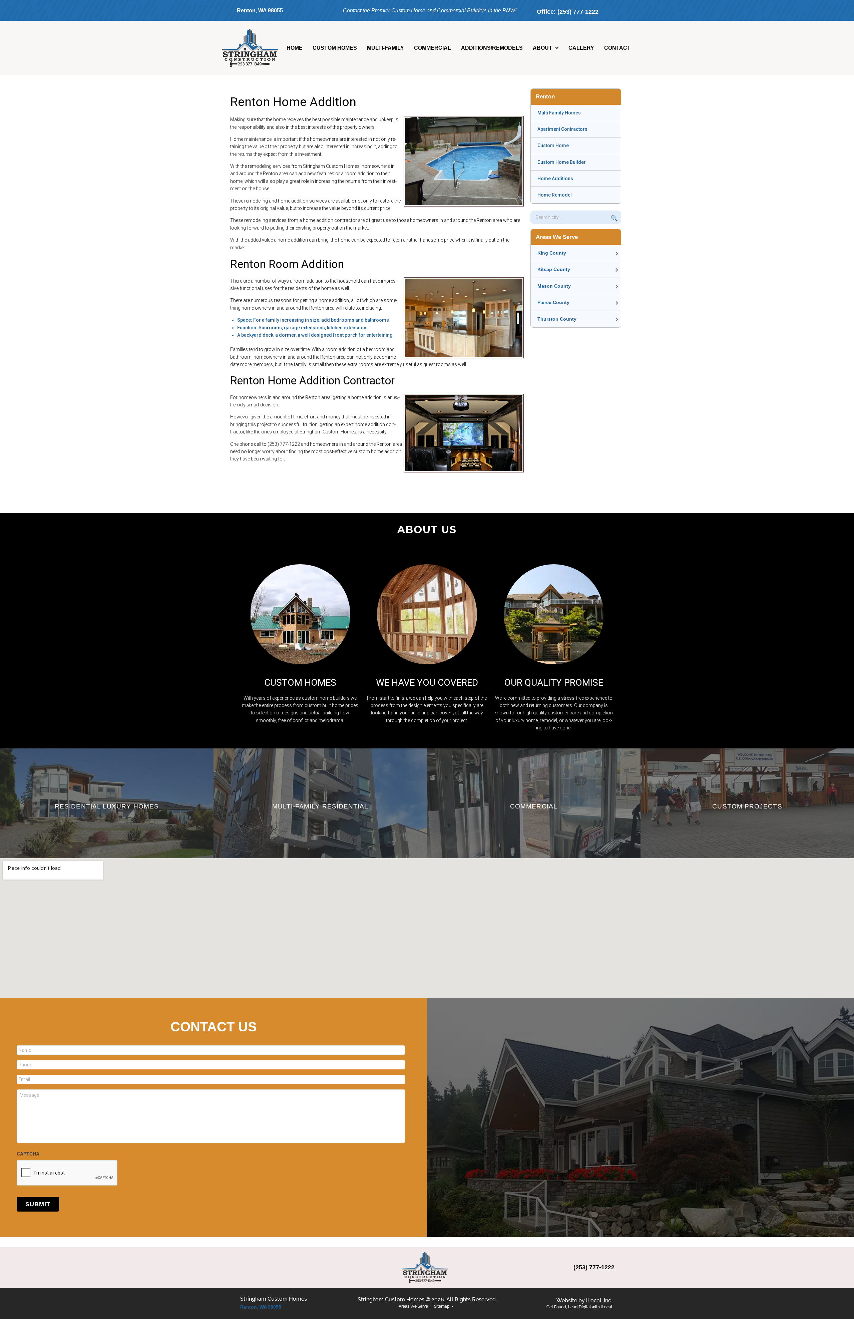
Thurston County (556, 319)
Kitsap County (553, 269)
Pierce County (553, 302)
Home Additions (555, 178)
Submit (37, 1204)
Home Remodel (554, 195)
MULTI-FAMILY (385, 48)
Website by (584, 1300)
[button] (545, 48)
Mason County (554, 286)
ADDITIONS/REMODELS (492, 48)
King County (551, 253)
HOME (295, 48)
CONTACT (617, 48)
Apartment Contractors (562, 129)
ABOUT (542, 48)
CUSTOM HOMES (335, 48)
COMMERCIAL (432, 48)
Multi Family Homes (559, 112)
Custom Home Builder (561, 162)
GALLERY (581, 48)
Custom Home (553, 145)
